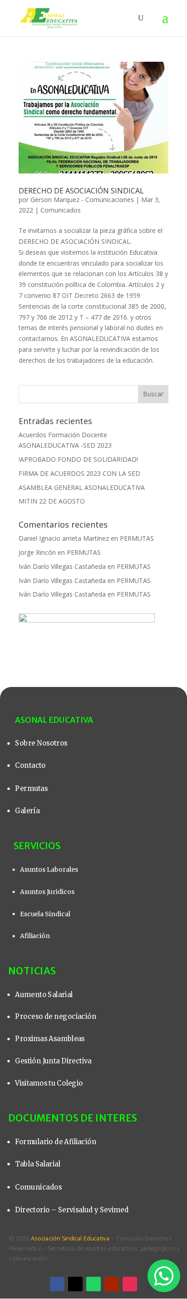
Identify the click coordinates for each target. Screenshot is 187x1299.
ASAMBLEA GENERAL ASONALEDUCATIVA (82, 487)
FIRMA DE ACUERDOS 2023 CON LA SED (79, 473)
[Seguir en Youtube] (111, 1284)
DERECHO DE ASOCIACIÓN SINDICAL (81, 191)
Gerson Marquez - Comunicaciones (82, 199)
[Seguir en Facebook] (57, 1284)
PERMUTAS (137, 538)
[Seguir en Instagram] (130, 1284)
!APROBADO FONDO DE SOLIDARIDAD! (78, 459)
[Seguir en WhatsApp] (93, 1284)
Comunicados (60, 210)
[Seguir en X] (75, 1284)
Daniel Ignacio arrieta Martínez (64, 538)
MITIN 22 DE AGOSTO (52, 501)
